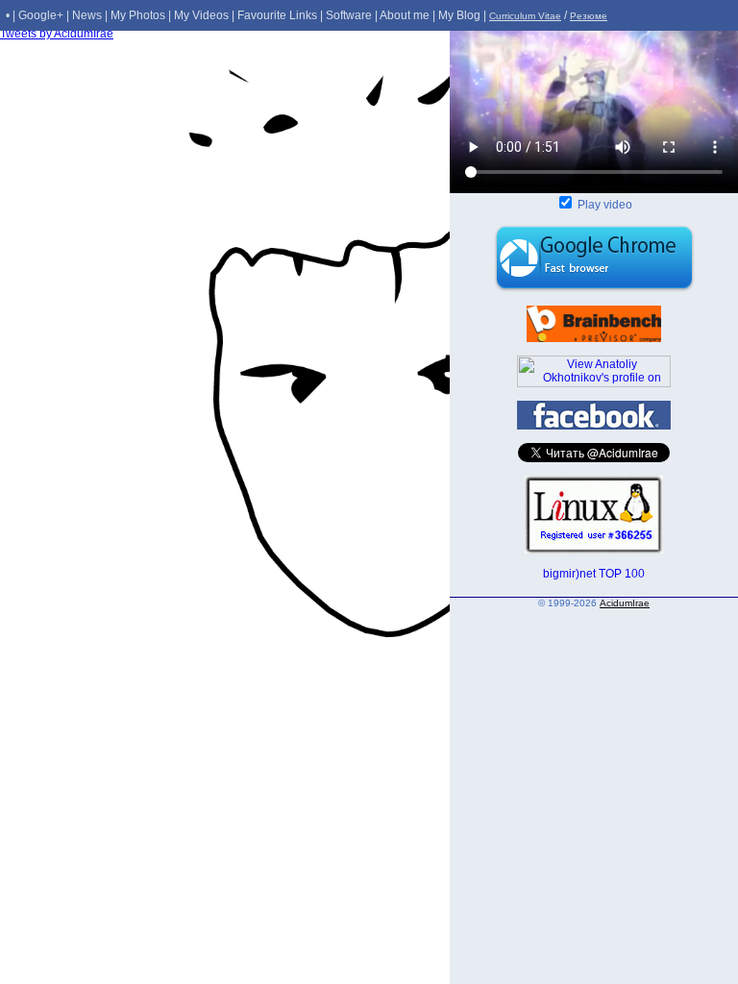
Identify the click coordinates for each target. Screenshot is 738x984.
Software (349, 15)
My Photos (138, 15)
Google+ (40, 15)
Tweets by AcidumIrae (56, 33)
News (87, 15)
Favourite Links (277, 15)
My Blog (459, 15)
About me (405, 15)
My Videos (201, 15)
